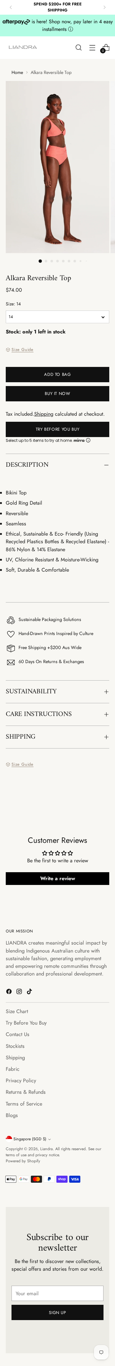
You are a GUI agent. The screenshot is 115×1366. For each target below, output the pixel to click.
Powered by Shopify (23, 1161)
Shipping (43, 414)
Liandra (46, 1149)
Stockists (15, 1046)
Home (17, 72)
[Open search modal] (78, 47)
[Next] (104, 7)
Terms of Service (24, 1103)
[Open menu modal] (92, 47)
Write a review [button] (57, 878)
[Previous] (11, 7)
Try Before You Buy (58, 429)
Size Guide (23, 350)
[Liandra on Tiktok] (30, 992)
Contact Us (17, 1034)
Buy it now (57, 394)
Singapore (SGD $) (29, 1139)
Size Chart (17, 1011)
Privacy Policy (21, 1080)
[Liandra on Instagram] (20, 992)
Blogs (12, 1115)
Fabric (12, 1069)
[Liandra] (23, 47)
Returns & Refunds (26, 1092)
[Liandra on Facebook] (9, 992)
